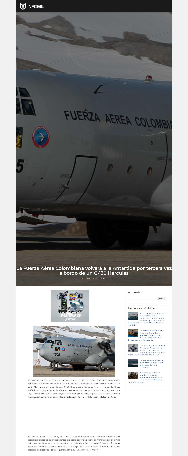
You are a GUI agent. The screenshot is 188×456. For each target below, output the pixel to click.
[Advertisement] (74, 418)
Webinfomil (85, 278)
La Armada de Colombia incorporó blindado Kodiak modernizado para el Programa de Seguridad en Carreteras (146, 335)
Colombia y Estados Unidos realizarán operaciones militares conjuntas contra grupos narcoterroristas (146, 377)
